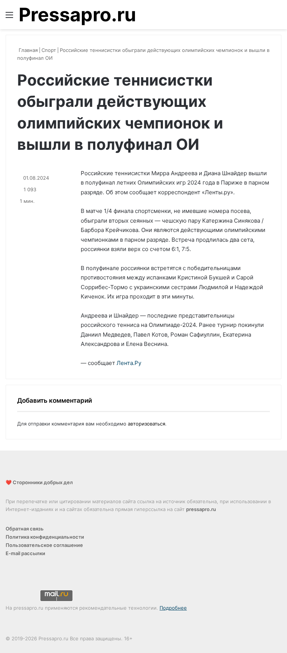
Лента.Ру (129, 362)
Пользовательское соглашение (44, 545)
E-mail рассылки (25, 553)
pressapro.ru (201, 509)
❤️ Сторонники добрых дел (39, 482)
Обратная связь (25, 529)
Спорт (48, 50)
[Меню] (9, 17)
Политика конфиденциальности (45, 537)
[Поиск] (277, 17)
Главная (27, 50)
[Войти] (264, 17)
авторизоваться (146, 424)
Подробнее (173, 608)
